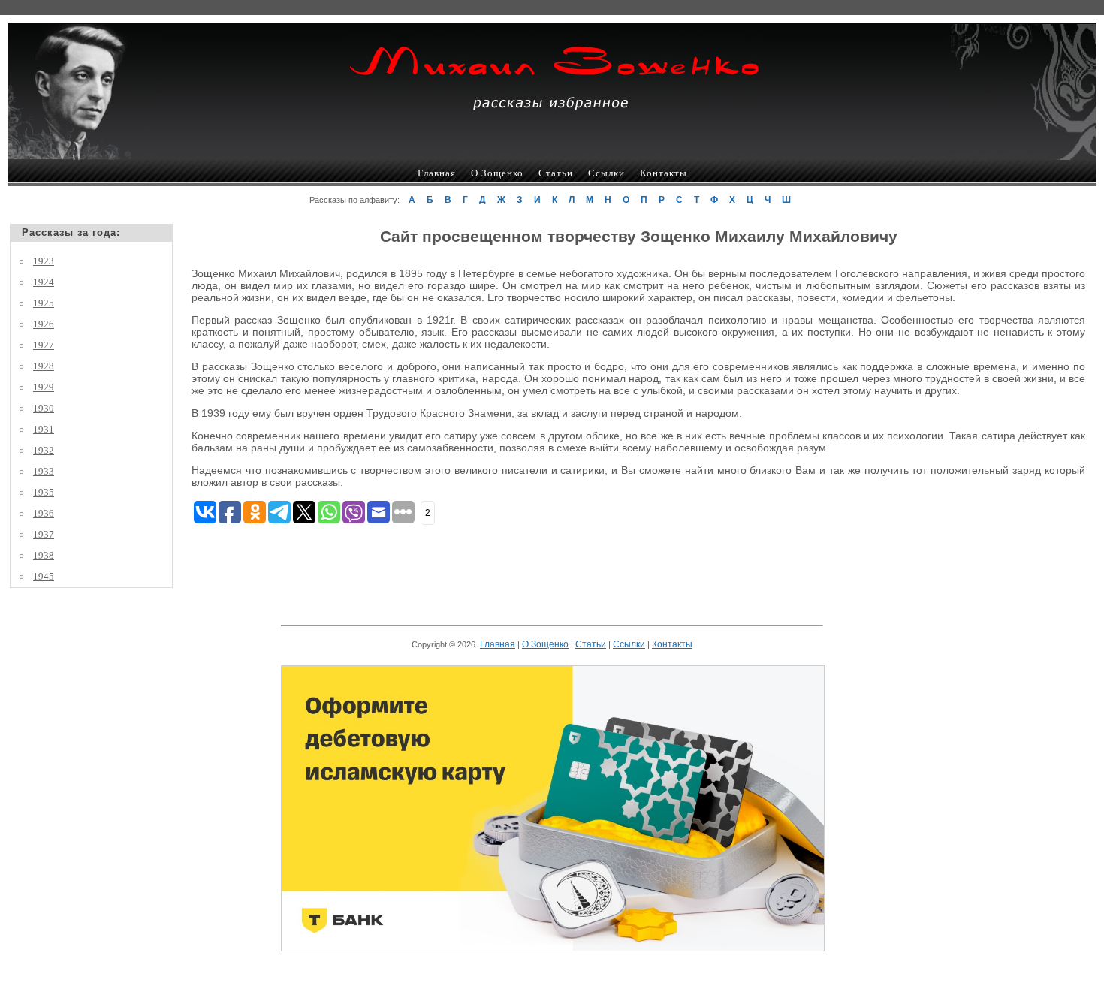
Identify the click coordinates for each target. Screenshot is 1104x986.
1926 (43, 324)
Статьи (555, 173)
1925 (43, 303)
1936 (43, 513)
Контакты (663, 173)
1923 (43, 261)
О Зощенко (497, 173)
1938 (43, 555)
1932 (43, 450)
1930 (43, 408)
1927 (43, 345)
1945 (43, 576)
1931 (43, 429)
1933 (43, 471)
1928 (43, 366)
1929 (43, 387)
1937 (43, 534)
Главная (437, 173)
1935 (43, 492)
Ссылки (606, 173)
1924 (43, 282)
